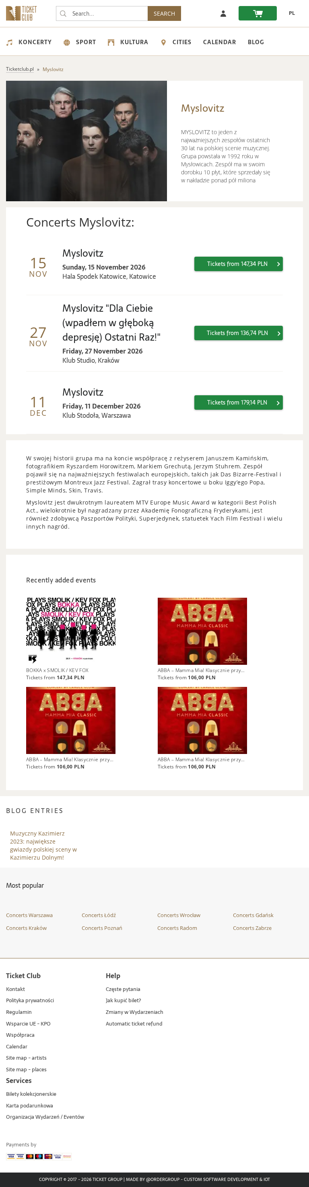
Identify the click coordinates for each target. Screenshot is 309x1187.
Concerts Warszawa (29, 915)
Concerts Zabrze (252, 928)
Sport (86, 42)
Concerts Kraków (26, 928)
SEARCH (164, 13)
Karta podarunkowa (29, 1106)
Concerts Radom (177, 928)
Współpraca (20, 1035)
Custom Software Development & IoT (227, 1180)
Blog (256, 42)
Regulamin (19, 1012)
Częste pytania (123, 989)
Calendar (219, 42)
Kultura (134, 42)
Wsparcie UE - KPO (28, 1024)
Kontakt (15, 989)
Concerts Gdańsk (253, 915)
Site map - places (26, 1070)
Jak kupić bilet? (123, 1001)
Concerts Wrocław (178, 915)
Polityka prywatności (30, 1001)
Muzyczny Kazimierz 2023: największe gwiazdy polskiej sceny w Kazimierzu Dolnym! (43, 837)
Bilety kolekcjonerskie (31, 1094)
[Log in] (223, 13)
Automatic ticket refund (134, 1024)
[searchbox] (102, 13)
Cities (182, 42)
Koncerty (35, 42)
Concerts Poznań (102, 928)
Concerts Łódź (99, 915)
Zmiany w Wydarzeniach (134, 1012)
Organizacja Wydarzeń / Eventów (45, 1117)
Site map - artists (26, 1058)
